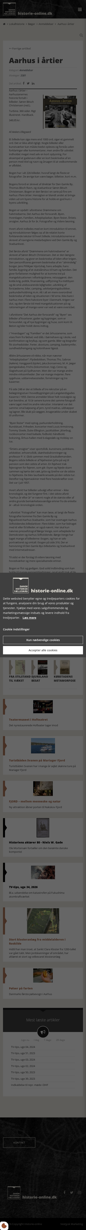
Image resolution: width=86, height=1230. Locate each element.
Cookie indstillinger (16, 629)
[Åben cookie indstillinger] (4, 1226)
